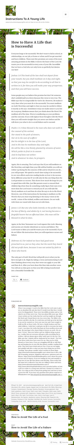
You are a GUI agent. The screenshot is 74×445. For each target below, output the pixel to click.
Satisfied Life (38, 399)
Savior (45, 399)
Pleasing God (45, 397)
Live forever (30, 395)
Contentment (21, 389)
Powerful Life (54, 397)
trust (20, 401)
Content (13, 389)
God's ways (52, 391)
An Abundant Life (45, 387)
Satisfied (30, 399)
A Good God (58, 385)
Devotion (41, 389)
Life (20, 395)
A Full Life (50, 385)
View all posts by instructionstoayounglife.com (45, 374)
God (57, 389)
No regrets (24, 397)
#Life (39, 401)
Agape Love (35, 387)
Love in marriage (43, 395)
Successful (56, 399)
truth (24, 401)
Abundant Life (16, 387)
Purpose (14, 399)
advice (23, 387)
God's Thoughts (43, 391)
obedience (32, 397)
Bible (53, 387)
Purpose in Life (22, 399)
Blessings (58, 387)
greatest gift (24, 393)
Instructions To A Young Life (25, 19)
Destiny (35, 389)
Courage (29, 389)
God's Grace (26, 391)
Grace (17, 393)
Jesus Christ (49, 393)
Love (35, 395)
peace (38, 397)
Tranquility (14, 401)
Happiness (32, 393)
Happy (39, 393)
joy (55, 393)
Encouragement (50, 389)
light (23, 395)
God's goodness (16, 391)
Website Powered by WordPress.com (23, 441)
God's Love (34, 391)
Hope (43, 393)
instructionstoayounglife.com (34, 385)
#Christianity (33, 401)
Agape (28, 387)
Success (50, 399)
